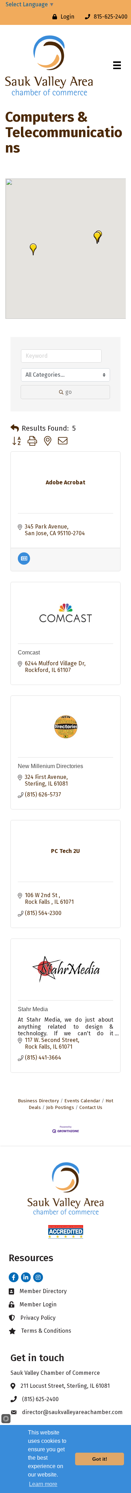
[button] (97, 238)
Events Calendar (82, 1101)
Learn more (43, 1484)
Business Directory (38, 1101)
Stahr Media (33, 1009)
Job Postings (60, 1107)
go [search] (68, 392)
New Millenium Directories (50, 766)
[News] (24, 562)
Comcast (29, 652)
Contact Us (90, 1107)
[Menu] (117, 65)
